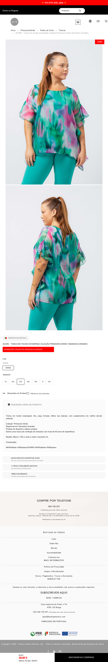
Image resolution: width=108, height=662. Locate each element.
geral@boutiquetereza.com (54, 617)
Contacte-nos (54, 557)
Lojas (54, 539)
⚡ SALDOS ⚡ (54, 3)
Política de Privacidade (54, 567)
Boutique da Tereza (95, 644)
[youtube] (54, 651)
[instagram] (59, 651)
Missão (54, 548)
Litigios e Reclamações (54, 571)
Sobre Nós (54, 544)
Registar (14, 10)
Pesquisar (81, 10)
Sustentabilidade (54, 553)
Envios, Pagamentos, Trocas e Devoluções (54, 576)
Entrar (5, 10)
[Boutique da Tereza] (14, 22)
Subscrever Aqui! (54, 592)
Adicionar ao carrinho (81, 657)
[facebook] (48, 651)
